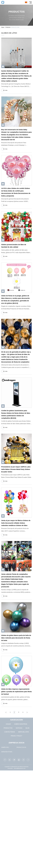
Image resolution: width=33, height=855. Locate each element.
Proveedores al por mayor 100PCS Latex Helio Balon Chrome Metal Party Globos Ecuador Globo (16, 469)
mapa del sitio (23, 732)
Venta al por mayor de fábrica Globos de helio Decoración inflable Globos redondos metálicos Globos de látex (15, 523)
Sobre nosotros (20, 724)
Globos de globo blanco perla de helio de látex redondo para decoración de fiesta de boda (16, 638)
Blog (27, 728)
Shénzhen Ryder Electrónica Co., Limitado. (6, 752)
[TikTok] (28, 759)
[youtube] (18, 759)
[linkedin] (9, 759)
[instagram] (23, 759)
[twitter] (14, 759)
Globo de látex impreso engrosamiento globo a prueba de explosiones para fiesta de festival (16, 691)
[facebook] (4, 759)
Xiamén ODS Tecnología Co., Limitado (6, 748)
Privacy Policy (16, 736)
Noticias (19, 728)
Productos (8, 27)
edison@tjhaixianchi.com (19, 768)
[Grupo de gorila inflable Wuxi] (2, 2)
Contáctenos (9, 732)
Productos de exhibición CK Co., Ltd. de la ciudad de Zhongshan (23, 748)
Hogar (2, 27)
